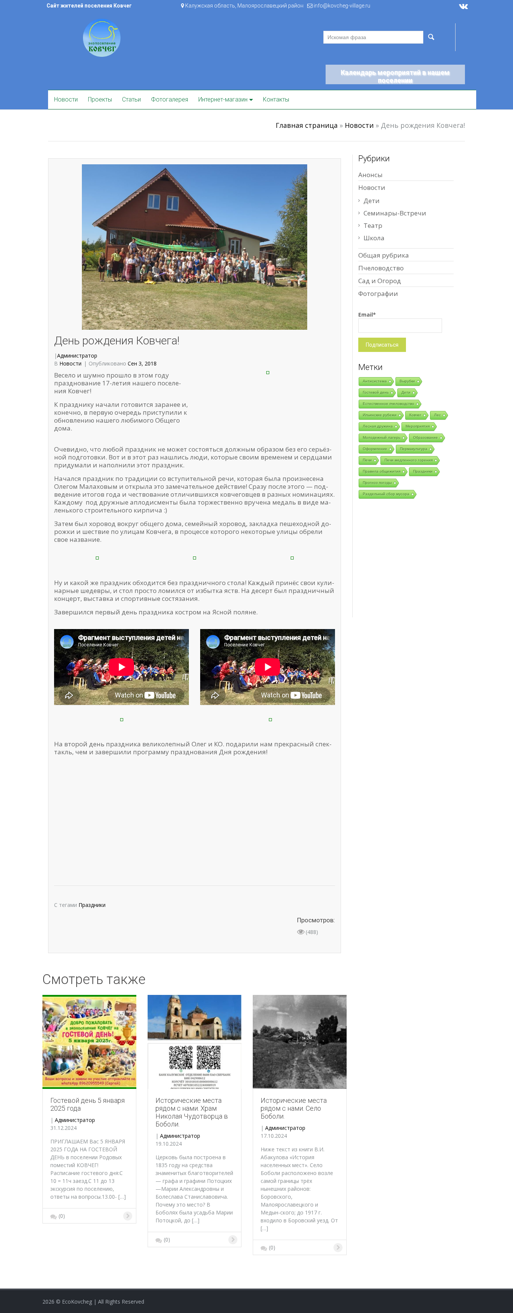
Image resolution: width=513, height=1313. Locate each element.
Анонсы (370, 175)
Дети (372, 201)
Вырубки (407, 381)
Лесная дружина (378, 426)
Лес (437, 415)
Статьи (131, 99)
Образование (425, 437)
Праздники (92, 904)
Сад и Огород (379, 281)
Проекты (100, 99)
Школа (374, 238)
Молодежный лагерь (381, 437)
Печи (367, 460)
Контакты (276, 99)
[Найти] (430, 37)
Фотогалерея (169, 99)
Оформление (375, 449)
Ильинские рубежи (380, 415)
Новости (66, 99)
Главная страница (307, 125)
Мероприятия (418, 426)
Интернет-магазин (222, 99)
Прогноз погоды (377, 483)
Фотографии (378, 293)
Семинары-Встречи (395, 213)
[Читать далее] (89, 1041)
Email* (367, 314)
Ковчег (415, 415)
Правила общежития (381, 471)
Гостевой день (376, 392)
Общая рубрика (383, 255)
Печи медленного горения (409, 460)
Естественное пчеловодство (388, 404)
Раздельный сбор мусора (386, 494)
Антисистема (375, 381)
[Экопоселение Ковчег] (102, 37)
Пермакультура (413, 449)
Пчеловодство (381, 268)
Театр (373, 225)
